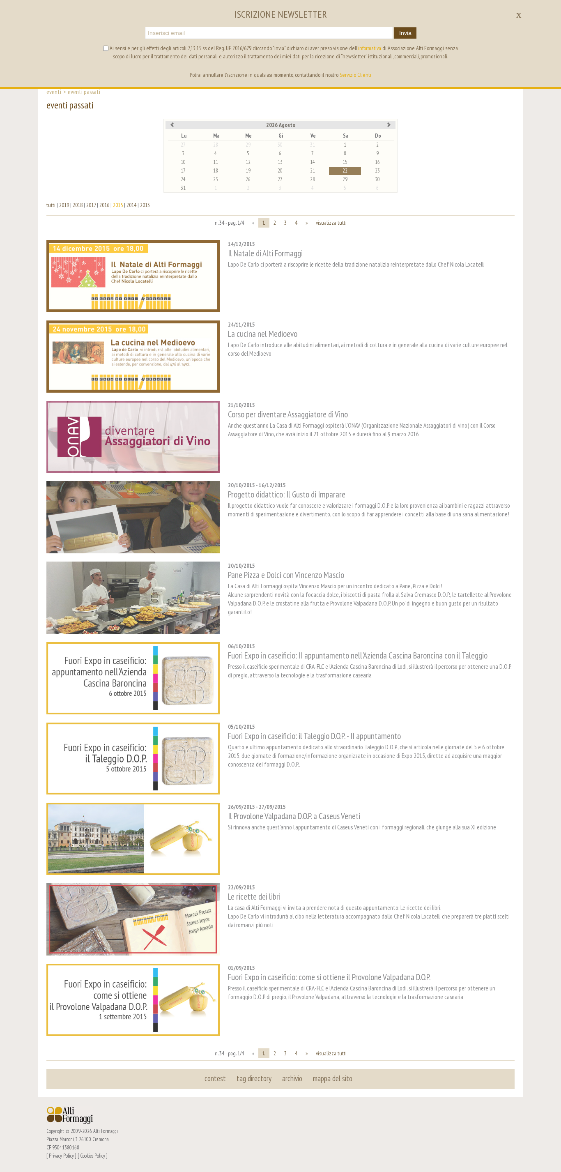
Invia (405, 33)
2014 (131, 205)
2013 (145, 205)
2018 (78, 205)
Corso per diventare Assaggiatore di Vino (288, 414)
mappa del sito (332, 1078)
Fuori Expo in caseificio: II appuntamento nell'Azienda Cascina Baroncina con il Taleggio (357, 655)
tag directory (254, 1078)
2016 (104, 205)
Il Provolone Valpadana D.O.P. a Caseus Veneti (294, 816)
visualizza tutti (331, 222)
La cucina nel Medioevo (262, 333)
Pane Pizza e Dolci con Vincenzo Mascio (286, 574)
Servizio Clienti (355, 74)
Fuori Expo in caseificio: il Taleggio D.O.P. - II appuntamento (314, 735)
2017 (91, 205)
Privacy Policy (61, 1155)
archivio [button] (292, 1078)
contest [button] (215, 1078)
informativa (369, 48)
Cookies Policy (92, 1155)
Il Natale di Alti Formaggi (265, 253)
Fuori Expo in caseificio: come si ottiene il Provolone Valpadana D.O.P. (329, 977)
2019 (64, 205)
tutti (50, 205)
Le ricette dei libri (254, 896)
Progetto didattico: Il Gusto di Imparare (286, 494)
